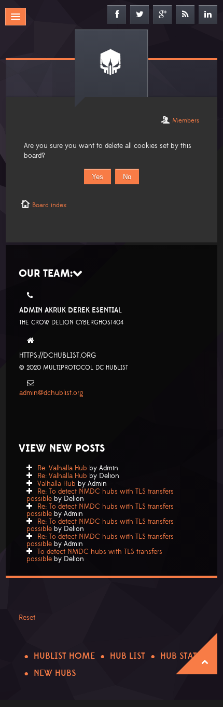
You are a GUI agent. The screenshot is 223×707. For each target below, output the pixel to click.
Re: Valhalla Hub (62, 468)
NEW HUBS (55, 673)
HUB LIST (127, 656)
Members (185, 120)
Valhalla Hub (56, 483)
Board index (49, 205)
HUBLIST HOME (64, 656)
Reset (27, 617)
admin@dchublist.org (51, 393)
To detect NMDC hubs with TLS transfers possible (94, 555)
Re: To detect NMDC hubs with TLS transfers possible (100, 495)
